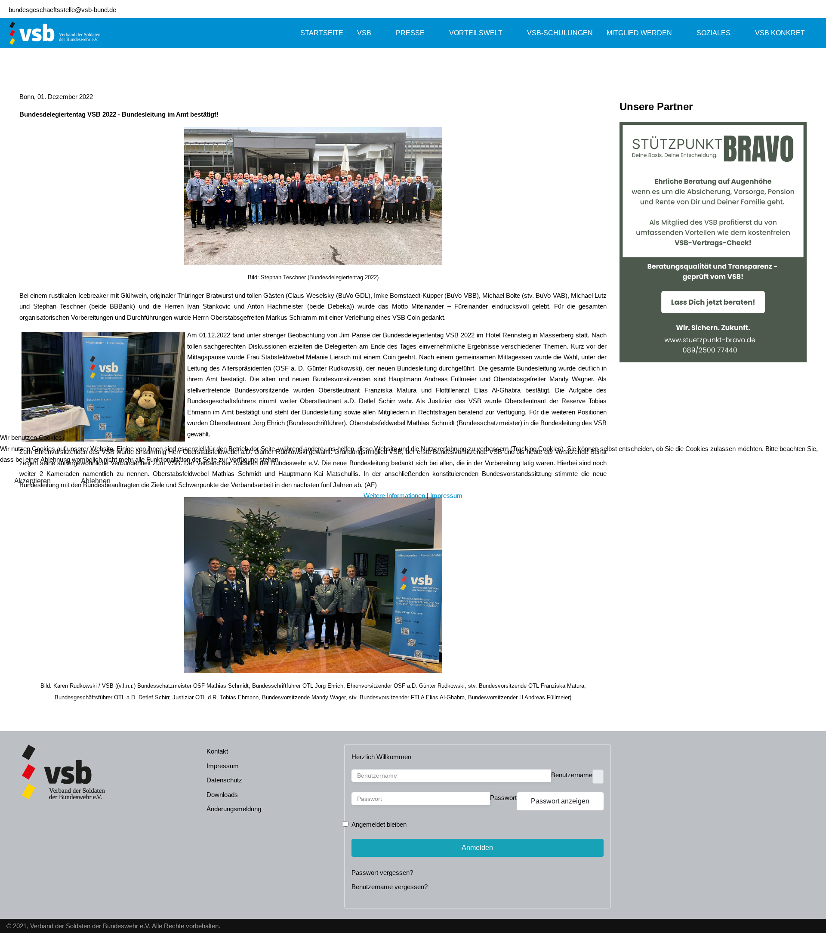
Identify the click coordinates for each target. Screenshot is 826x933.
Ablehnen (96, 481)
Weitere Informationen (394, 495)
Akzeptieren (32, 481)
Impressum (446, 495)
